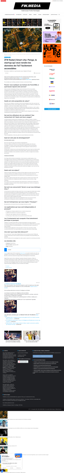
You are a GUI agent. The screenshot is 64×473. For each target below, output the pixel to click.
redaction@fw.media (21, 356)
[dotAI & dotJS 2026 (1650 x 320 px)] (22, 22)
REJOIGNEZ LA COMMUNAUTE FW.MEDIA (42, 356)
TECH (9, 57)
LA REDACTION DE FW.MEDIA (12, 284)
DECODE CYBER (36, 363)
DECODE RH (35, 365)
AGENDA (34, 14)
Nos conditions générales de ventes (8, 402)
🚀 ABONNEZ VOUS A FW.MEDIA (57, 0)
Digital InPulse (28, 79)
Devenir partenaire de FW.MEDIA (23, 352)
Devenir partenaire (52, 109)
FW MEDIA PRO (19, 14)
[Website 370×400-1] (52, 63)
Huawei (5, 253)
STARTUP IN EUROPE (37, 370)
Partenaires (9, 54)
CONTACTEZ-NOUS (54, 14)
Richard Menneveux (14, 400)
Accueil (6, 54)
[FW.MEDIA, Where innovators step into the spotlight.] (32, 7)
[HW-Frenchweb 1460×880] (52, 42)
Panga (21, 78)
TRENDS (30, 14)
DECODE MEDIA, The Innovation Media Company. (47, 409)
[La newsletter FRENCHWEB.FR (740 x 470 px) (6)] (52, 30)
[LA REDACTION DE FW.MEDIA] (10, 281)
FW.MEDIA (8, 352)
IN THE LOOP (25, 14)
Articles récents (9, 267)
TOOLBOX (39, 14)
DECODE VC (35, 368)
